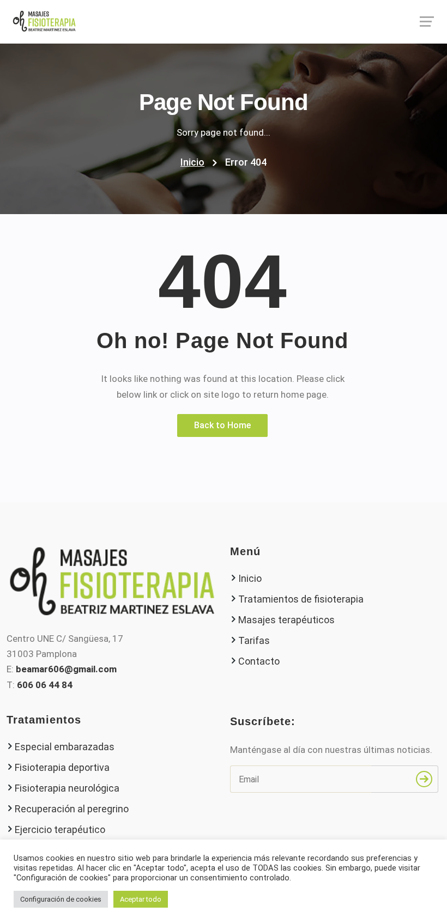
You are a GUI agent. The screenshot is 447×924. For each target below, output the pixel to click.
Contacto (259, 661)
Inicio (192, 162)
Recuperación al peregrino (72, 808)
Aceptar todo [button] (140, 899)
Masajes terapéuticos (286, 619)
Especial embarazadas (64, 746)
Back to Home (222, 425)
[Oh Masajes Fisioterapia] (223, 21)
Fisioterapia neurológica (67, 788)
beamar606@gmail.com (66, 669)
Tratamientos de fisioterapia (301, 599)
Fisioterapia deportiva (62, 767)
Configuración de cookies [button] (60, 899)
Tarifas (254, 640)
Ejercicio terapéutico (60, 829)
